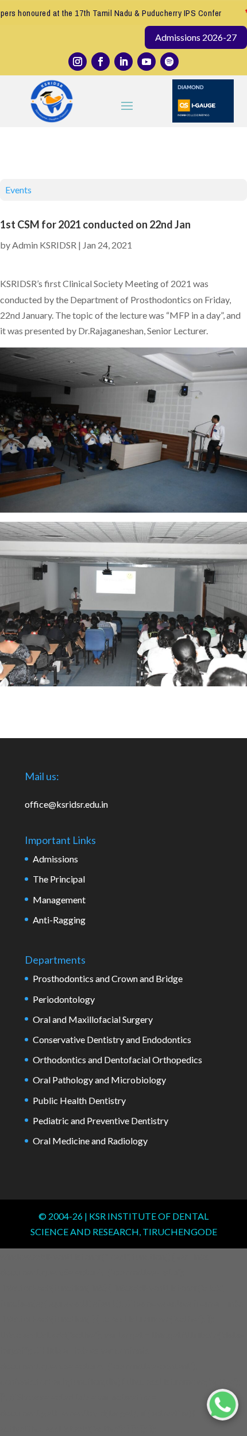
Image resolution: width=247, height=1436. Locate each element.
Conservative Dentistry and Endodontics (112, 1039)
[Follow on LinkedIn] (123, 61)
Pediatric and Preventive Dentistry (100, 1120)
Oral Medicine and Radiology (90, 1140)
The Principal (59, 878)
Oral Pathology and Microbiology (99, 1079)
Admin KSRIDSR (44, 244)
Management (59, 899)
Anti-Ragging (59, 919)
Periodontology (64, 999)
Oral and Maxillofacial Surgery (93, 1019)
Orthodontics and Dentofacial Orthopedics (117, 1059)
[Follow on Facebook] (100, 61)
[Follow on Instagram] (77, 61)
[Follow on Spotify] (169, 61)
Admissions (55, 858)
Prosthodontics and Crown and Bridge (108, 978)
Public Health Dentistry (79, 1100)
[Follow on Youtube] (146, 61)
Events (18, 189)
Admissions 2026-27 (196, 37)
